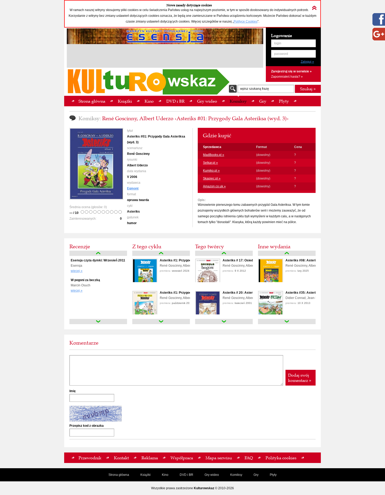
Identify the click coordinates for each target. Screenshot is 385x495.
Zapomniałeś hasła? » (287, 76)
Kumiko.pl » (211, 170)
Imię (72, 391)
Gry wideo (212, 475)
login (277, 43)
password (281, 54)
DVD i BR (186, 475)
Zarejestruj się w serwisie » (291, 71)
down (98, 321)
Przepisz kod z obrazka (86, 426)
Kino (165, 475)
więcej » (76, 271)
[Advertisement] (165, 57)
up (98, 253)
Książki (145, 475)
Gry (256, 475)
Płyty (273, 475)
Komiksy (236, 475)
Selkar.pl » (210, 163)
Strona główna (118, 475)
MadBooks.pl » (213, 155)
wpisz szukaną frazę (254, 89)
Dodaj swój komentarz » (299, 377)
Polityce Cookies (245, 21)
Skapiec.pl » (212, 178)
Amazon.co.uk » (214, 186)
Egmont (133, 188)
